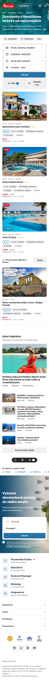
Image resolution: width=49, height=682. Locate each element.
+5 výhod (36, 190)
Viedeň (7, 472)
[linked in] (21, 648)
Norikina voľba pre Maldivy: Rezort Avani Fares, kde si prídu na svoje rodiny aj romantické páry (24, 379)
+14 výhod (17, 246)
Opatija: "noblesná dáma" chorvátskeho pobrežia (28, 438)
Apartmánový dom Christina (16, 126)
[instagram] (27, 648)
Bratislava (36, 472)
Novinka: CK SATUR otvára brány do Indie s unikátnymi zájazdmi (31, 426)
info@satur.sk (17, 592)
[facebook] (14, 648)
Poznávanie (29, 39)
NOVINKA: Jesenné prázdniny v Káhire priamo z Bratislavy (30, 396)
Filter (14, 83)
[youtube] (34, 648)
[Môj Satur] (40, 5)
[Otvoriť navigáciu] (45, 5)
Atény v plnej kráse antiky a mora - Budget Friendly (22, 303)
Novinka (7, 310)
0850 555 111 (16, 567)
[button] (24, 47)
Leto (39, 39)
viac (45, 29)
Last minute (12, 39)
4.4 (7, 131)
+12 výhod (19, 135)
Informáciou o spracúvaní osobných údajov (19, 547)
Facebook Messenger (21, 576)
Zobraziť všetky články (24, 450)
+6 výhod (37, 313)
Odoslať (24, 535)
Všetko (40, 260)
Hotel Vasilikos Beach (12, 182)
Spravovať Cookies (9, 661)
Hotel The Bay (9, 237)
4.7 (7, 242)
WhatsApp (16, 584)
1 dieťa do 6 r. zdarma (23, 190)
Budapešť (21, 472)
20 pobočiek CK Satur (21, 559)
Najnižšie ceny (37, 83)
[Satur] (8, 6)
